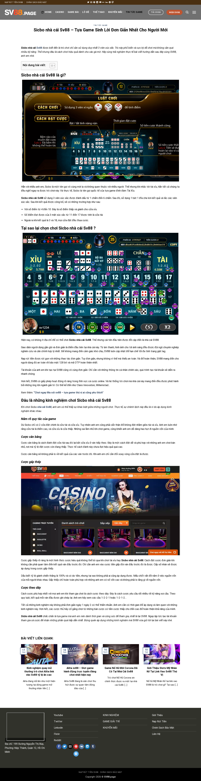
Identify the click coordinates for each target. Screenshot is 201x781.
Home (48, 12)
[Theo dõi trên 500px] (106, 2)
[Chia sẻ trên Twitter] (64, 746)
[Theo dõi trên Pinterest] (94, 2)
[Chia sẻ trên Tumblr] (93, 746)
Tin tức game (134, 12)
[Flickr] (103, 2)
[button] (194, 12)
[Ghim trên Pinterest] (76, 746)
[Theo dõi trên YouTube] (100, 2)
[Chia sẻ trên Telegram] (76, 754)
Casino (59, 12)
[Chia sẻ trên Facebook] (59, 746)
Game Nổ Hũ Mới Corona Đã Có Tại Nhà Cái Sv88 (121, 670)
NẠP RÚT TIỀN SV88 (14, 2)
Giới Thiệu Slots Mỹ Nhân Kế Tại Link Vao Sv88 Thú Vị (162, 671)
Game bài (73, 12)
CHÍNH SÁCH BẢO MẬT (36, 2)
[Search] (187, 12)
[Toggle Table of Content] (50, 65)
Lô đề (85, 12)
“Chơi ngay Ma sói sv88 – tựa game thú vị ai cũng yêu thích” (68, 392)
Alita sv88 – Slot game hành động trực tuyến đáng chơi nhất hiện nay (80, 671)
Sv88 (39, 47)
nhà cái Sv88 (44, 406)
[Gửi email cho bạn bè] (70, 746)
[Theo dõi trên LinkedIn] (97, 2)
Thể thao (99, 12)
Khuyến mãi (115, 12)
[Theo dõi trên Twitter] (88, 2)
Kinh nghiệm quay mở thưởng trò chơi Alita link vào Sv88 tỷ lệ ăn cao (39, 671)
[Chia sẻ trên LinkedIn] (87, 746)
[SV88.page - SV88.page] (20, 12)
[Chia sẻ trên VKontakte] (81, 746)
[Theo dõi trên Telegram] (110, 2)
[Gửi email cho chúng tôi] (91, 2)
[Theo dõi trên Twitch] (113, 2)
